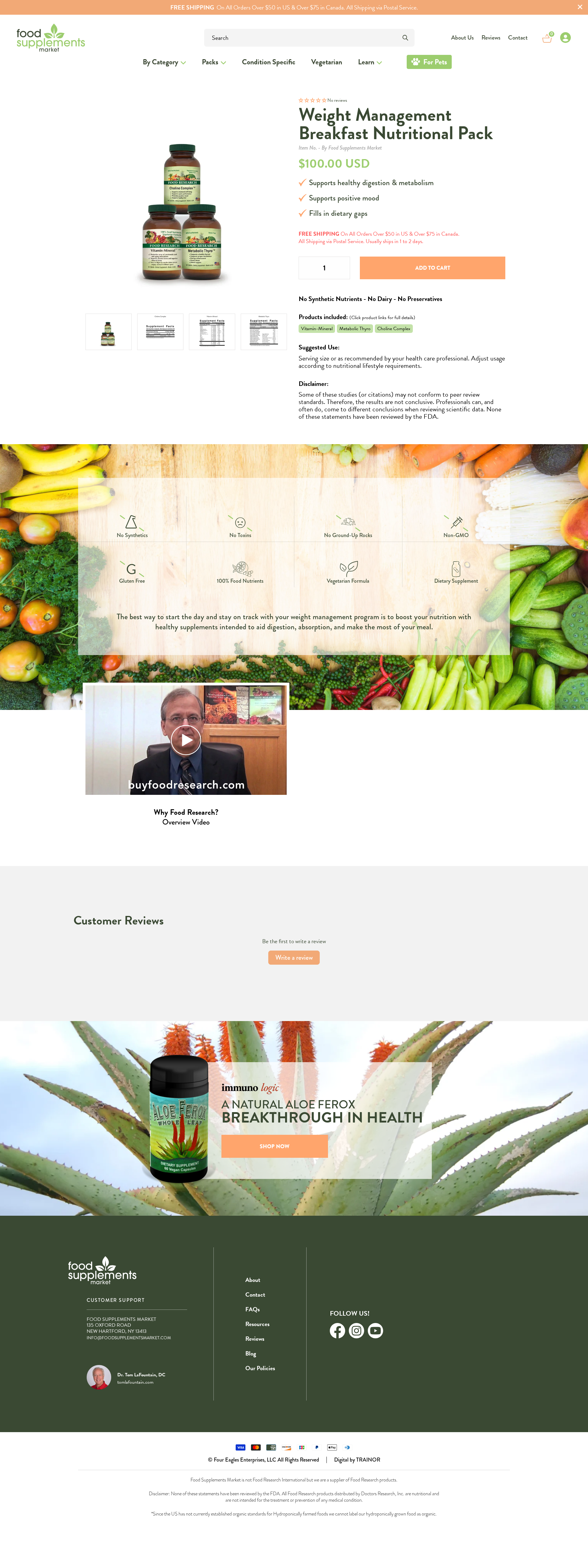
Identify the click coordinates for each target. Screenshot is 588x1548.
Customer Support (116, 1300)
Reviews (490, 37)
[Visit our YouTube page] (375, 1330)
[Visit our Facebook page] (337, 1330)
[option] (108, 332)
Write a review (294, 957)
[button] (313, 100)
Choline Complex (393, 328)
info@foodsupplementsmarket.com (129, 1338)
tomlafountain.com (135, 1382)
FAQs (252, 1309)
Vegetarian (326, 61)
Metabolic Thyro (355, 328)
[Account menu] (565, 38)
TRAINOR (368, 1460)
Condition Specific (268, 61)
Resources (257, 1324)
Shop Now (274, 1146)
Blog (250, 1353)
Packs (210, 61)
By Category (160, 61)
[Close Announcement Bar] (580, 7)
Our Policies (260, 1368)
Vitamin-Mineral (317, 328)
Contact (518, 37)
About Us (462, 37)
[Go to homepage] (34, 37)
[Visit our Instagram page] (356, 1330)
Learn (366, 61)
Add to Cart (432, 268)
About (252, 1279)
